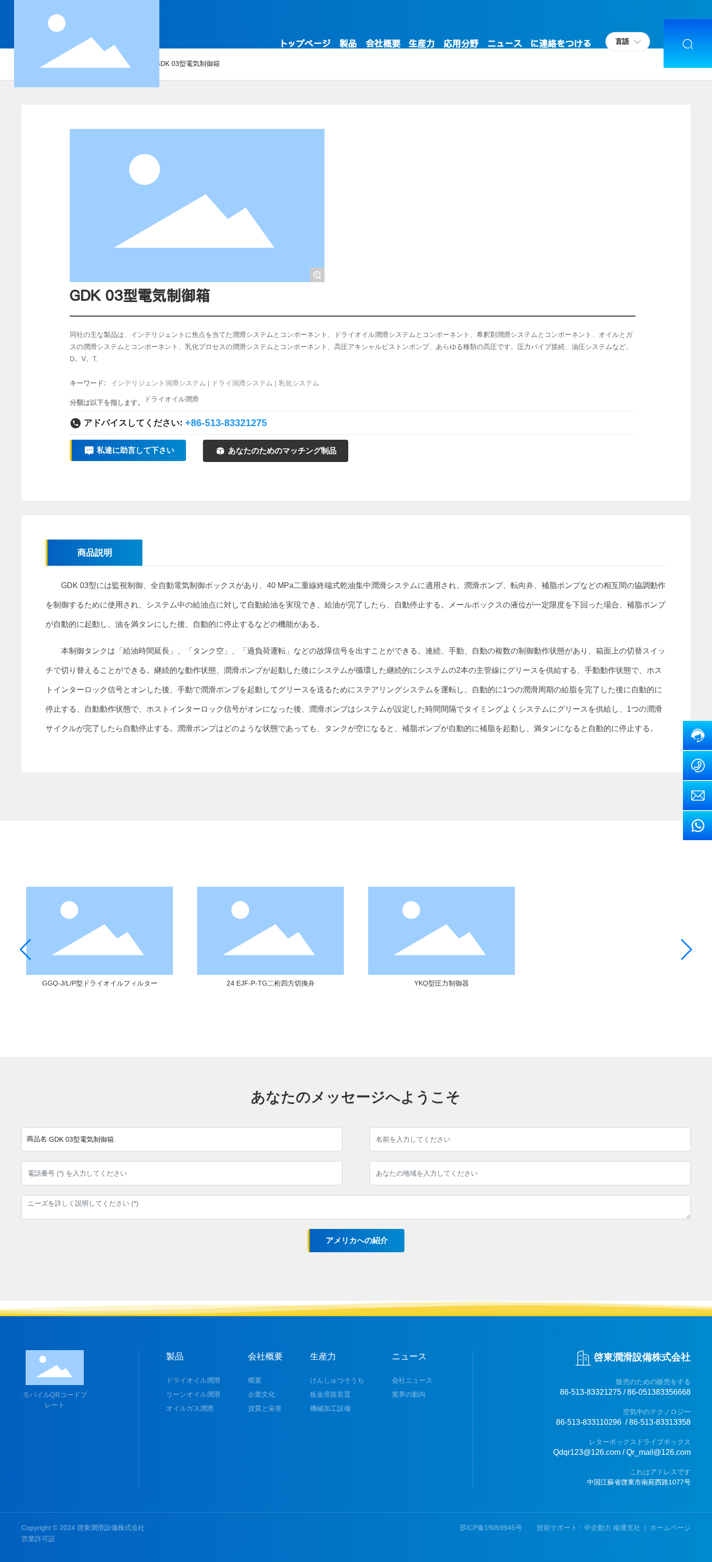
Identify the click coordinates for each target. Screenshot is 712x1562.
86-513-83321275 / (592, 1392)
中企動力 (597, 1527)
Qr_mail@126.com (658, 1452)
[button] (25, 949)
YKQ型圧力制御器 (441, 983)
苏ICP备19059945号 (491, 1527)
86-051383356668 (659, 1392)
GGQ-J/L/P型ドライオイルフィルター (99, 983)
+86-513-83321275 (226, 422)
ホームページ (670, 1527)
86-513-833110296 (588, 1422)
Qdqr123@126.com (586, 1452)
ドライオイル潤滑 (171, 399)
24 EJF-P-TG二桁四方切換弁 (271, 983)
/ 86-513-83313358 (658, 1422)
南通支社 (626, 1527)
